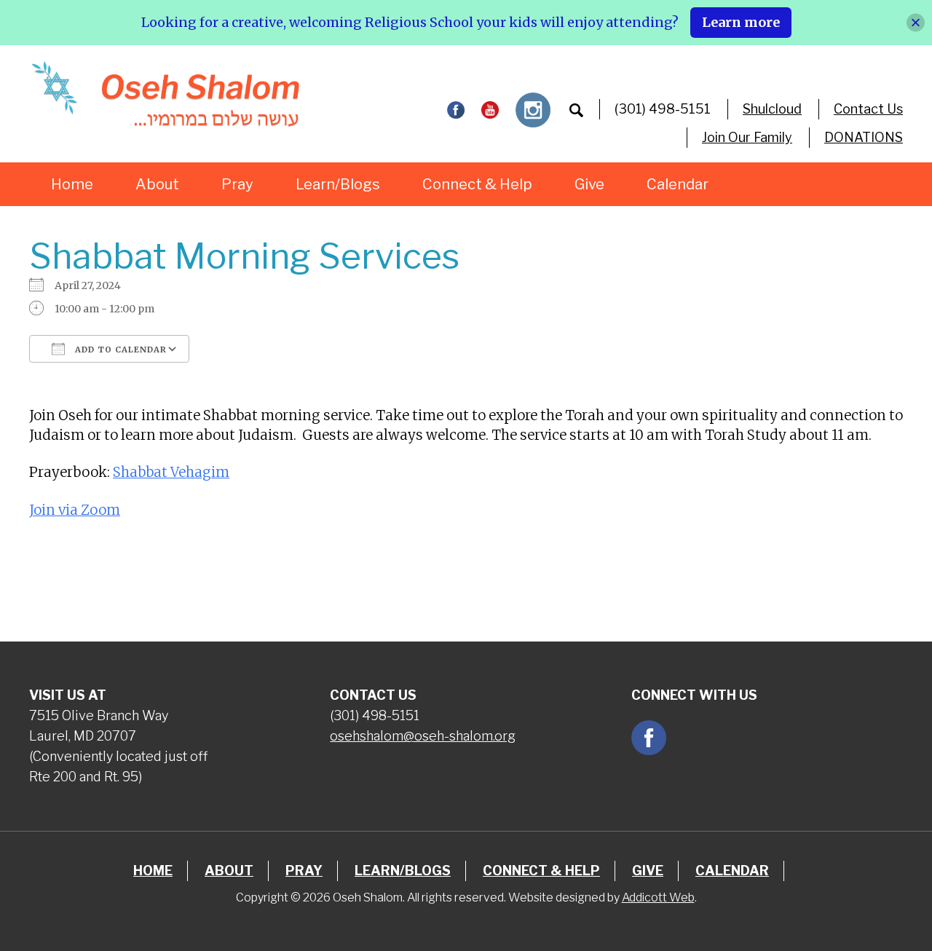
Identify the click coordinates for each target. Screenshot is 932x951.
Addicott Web (658, 897)
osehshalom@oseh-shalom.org (423, 735)
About (157, 184)
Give (589, 184)
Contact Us (868, 109)
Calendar (677, 184)
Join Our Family (747, 137)
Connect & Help (477, 184)
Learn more (741, 22)
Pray (237, 184)
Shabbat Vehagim (171, 472)
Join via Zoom (74, 510)
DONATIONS (863, 137)
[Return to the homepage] (165, 94)
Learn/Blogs (338, 184)
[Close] (916, 22)
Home (72, 184)
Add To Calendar (119, 349)
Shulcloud (772, 109)
